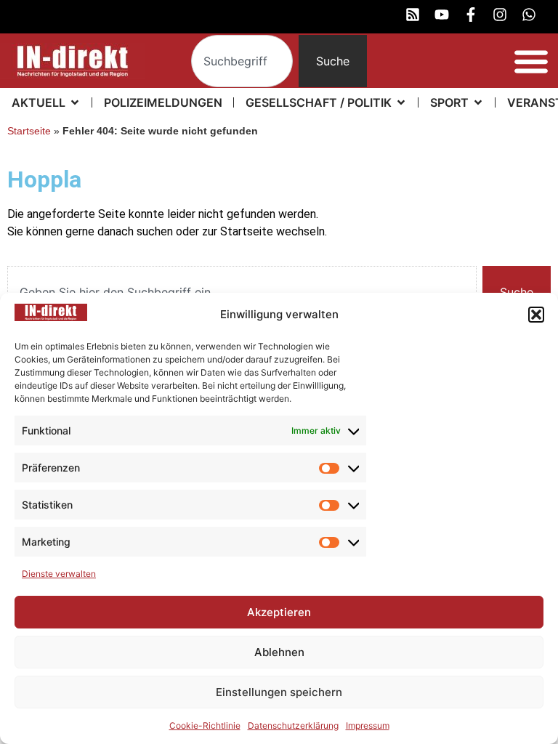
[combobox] (242, 61)
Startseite (29, 131)
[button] (536, 314)
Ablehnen (279, 652)
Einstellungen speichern (279, 692)
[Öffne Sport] (478, 102)
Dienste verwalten (59, 573)
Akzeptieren (279, 612)
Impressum (367, 725)
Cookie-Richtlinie (204, 725)
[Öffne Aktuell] (75, 102)
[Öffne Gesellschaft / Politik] (401, 102)
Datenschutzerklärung (293, 725)
